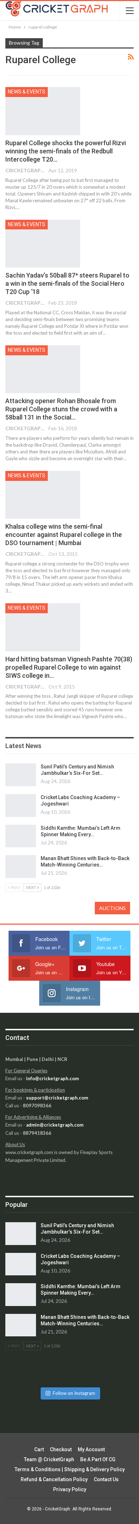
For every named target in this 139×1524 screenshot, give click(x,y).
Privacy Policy (69, 1489)
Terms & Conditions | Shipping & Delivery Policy (70, 1469)
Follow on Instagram (74, 1393)
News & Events (26, 92)
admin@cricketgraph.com (54, 1125)
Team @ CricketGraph (49, 1459)
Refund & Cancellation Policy (54, 1479)
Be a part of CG (97, 1459)
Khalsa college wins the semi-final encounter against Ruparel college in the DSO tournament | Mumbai (63, 535)
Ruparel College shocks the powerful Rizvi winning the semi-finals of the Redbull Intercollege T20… (65, 151)
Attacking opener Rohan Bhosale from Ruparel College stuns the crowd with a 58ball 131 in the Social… (61, 409)
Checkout (61, 1449)
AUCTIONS (112, 908)
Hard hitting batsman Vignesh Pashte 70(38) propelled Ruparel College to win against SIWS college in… (68, 667)
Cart (39, 1449)
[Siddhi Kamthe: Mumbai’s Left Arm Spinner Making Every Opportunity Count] (20, 836)
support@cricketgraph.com (57, 1098)
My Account (91, 1449)
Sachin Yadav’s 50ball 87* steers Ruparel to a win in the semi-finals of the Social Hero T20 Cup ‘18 (67, 283)
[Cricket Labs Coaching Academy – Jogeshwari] (20, 805)
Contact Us (106, 1479)
